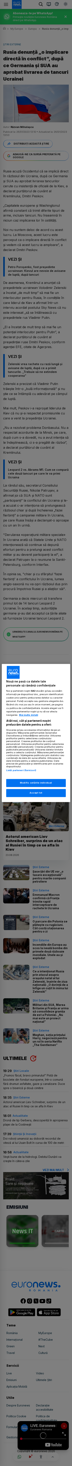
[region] (36, 733)
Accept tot (36, 793)
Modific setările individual (36, 783)
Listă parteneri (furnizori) (21, 770)
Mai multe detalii (28, 715)
